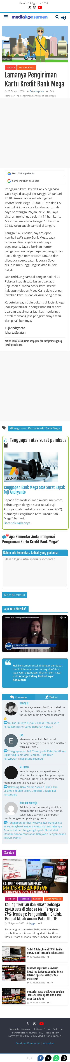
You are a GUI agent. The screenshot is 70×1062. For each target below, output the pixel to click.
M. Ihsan (24, 767)
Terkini (53, 697)
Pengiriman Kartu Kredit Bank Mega (38, 95)
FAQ (41, 1032)
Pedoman (57, 1029)
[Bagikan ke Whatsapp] (56, 1058)
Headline (24, 898)
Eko (21, 735)
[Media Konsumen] (30, 17)
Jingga (32, 923)
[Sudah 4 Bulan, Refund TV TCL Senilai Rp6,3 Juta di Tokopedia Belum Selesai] (13, 948)
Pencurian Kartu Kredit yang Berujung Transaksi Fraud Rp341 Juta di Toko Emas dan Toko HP (45, 995)
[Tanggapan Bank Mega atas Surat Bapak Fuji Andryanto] (31, 454)
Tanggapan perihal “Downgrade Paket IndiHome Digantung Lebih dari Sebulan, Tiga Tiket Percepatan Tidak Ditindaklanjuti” (35, 754)
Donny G (24, 703)
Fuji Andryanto (36, 91)
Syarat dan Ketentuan (20, 1029)
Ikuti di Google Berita (23, 173)
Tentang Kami (53, 1032)
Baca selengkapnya (17, 523)
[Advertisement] (35, 133)
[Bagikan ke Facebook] (41, 1058)
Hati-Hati (11, 898)
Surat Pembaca (26, 67)
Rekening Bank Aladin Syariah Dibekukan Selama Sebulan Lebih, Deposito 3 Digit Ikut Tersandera (31, 790)
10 (51, 982)
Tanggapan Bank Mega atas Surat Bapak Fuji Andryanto (34, 489)
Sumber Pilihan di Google (25, 180)
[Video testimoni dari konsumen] (35, 633)
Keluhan (11, 67)
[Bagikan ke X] (48, 1058)
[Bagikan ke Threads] (64, 1058)
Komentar (21, 697)
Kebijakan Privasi (42, 1029)
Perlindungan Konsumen (24, 1032)
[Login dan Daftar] (63, 17)
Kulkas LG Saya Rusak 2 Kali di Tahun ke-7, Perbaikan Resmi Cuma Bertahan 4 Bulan (31, 724)
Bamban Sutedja (28, 803)
